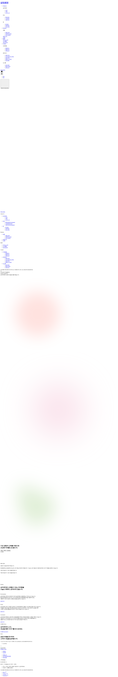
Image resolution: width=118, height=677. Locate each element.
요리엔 (4, 652)
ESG (4, 221)
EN (3, 77)
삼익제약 (5, 216)
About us (5, 5)
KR (3, 76)
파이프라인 (5, 42)
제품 (4, 234)
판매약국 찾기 (8, 33)
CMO (4, 37)
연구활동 (5, 41)
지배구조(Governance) (10, 224)
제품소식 (5, 239)
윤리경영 (5, 657)
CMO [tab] (5, 550)
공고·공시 (7, 26)
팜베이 (4, 651)
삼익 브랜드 (8, 35)
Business (4, 28)
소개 (6, 10)
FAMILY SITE (3, 649)
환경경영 (7, 17)
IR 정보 (7, 24)
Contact (4, 43)
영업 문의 (7, 57)
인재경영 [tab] (8, 550)
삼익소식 (7, 67)
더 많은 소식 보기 (4, 631)
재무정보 (7, 25)
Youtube (4, 673)
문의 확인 (7, 60)
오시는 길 (7, 12)
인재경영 (7, 18)
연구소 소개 (5, 39)
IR (3, 226)
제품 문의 (7, 55)
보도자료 (7, 65)
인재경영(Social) (8, 223)
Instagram (5, 675)
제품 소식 (5, 36)
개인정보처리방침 (7, 656)
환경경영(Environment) (10, 222)
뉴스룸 (4, 263)
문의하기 (5, 257)
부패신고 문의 (8, 59)
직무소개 (7, 50)
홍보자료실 (7, 66)
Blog (4, 672)
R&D (4, 38)
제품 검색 (7, 32)
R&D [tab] (2, 550)
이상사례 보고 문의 (9, 56)
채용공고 (7, 48)
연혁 (6, 11)
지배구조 (7, 19)
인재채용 (5, 252)
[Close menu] (0, 271)
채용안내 (7, 49)
